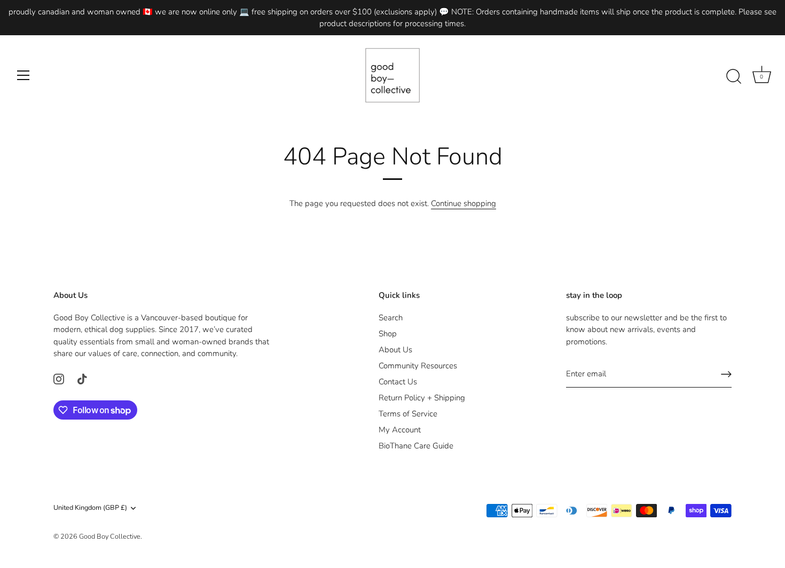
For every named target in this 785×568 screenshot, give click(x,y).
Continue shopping (463, 203)
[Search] (733, 77)
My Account (400, 429)
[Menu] (23, 75)
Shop (388, 333)
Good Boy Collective (109, 536)
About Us (395, 349)
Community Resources (418, 365)
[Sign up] (726, 374)
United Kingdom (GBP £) (90, 508)
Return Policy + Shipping (422, 397)
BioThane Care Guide (416, 445)
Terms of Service (408, 413)
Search (391, 317)
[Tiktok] (82, 378)
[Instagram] (58, 378)
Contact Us (398, 381)
